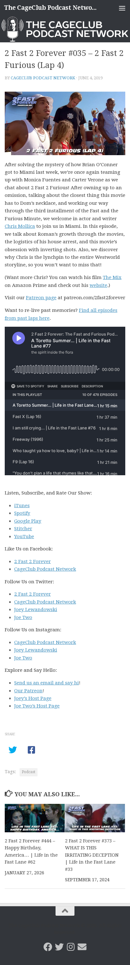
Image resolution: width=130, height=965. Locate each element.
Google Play (27, 521)
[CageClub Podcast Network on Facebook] (48, 947)
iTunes (22, 505)
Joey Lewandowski (35, 609)
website (98, 285)
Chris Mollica (20, 226)
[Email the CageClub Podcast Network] (82, 947)
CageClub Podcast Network (43, 78)
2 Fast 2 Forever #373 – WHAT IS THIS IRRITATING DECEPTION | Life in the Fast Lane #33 (92, 855)
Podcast (28, 772)
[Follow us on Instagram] (70, 947)
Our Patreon (28, 691)
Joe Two (23, 617)
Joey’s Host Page (32, 698)
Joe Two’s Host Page (37, 706)
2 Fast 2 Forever (32, 561)
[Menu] (122, 8)
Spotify (22, 513)
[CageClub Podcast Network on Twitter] (59, 947)
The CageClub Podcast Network (51, 7)
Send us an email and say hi (46, 683)
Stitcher (23, 528)
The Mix (112, 277)
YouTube (24, 536)
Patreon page (41, 297)
